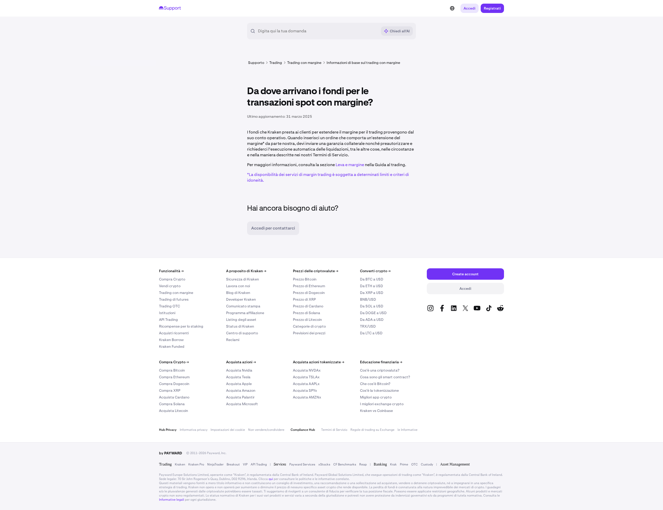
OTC (414, 464)
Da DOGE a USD (373, 313)
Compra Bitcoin (172, 370)
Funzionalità (171, 271)
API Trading (168, 319)
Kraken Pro (196, 464)
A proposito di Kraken (246, 271)
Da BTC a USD (371, 279)
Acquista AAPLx (306, 383)
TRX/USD (368, 326)
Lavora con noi (238, 286)
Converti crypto (375, 271)
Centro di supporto (242, 333)
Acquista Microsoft (242, 404)
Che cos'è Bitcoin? (375, 383)
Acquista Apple (239, 383)
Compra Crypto (172, 279)
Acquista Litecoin (173, 410)
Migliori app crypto (376, 397)
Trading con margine (176, 292)
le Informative (407, 430)
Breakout (233, 464)
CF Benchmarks (344, 464)
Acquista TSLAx (306, 377)
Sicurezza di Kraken (242, 279)
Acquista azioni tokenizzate (318, 362)
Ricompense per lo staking (181, 326)
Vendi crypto (170, 286)
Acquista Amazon (240, 390)
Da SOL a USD (371, 306)
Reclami (232, 339)
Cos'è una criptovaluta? (379, 370)
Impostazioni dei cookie (228, 430)
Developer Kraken (241, 299)
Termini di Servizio (334, 430)
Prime (404, 464)
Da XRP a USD (371, 292)
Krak (393, 464)
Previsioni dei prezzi (309, 333)
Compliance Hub (303, 430)
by (170, 453)
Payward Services (302, 464)
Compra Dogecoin (174, 383)
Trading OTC (169, 306)
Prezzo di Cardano (308, 306)
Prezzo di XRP (304, 299)
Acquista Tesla (238, 377)
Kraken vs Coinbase (376, 410)
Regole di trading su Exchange (372, 430)
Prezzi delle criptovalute (315, 271)
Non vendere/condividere (266, 430)
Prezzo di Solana (306, 313)
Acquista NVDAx (307, 370)
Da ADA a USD (372, 319)
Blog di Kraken (238, 292)
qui (271, 479)
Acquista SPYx (305, 390)
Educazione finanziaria (381, 362)
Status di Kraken (240, 326)
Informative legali (171, 500)
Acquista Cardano (174, 397)
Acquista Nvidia (239, 370)
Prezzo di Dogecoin (309, 292)
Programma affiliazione (245, 313)
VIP (245, 464)
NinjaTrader (215, 464)
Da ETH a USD (371, 286)
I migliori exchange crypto (381, 404)
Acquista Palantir (240, 397)
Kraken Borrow (171, 339)
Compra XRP (169, 390)
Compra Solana (172, 404)
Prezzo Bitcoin (304, 279)
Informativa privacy (193, 430)
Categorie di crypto (309, 326)
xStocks (324, 464)
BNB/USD (368, 299)
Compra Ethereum (174, 377)
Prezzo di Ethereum (309, 286)
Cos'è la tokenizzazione (379, 390)
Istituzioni (167, 313)
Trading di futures (174, 299)
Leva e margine (350, 164)
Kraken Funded (171, 346)
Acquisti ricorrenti (174, 333)
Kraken (180, 464)
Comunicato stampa (243, 306)
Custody (427, 464)
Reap (363, 464)
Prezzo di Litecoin (307, 319)
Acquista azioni (241, 362)
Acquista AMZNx (307, 397)
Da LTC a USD (371, 333)
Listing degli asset (241, 319)
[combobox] (317, 31)
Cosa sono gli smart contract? (385, 377)
